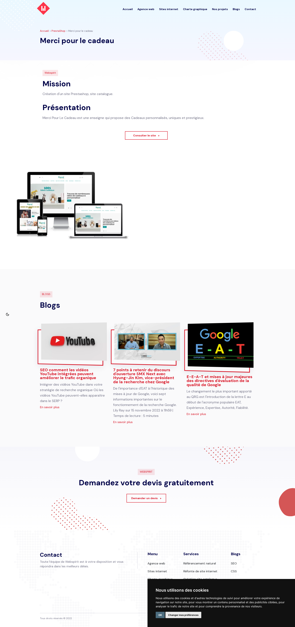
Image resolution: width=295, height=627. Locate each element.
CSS (234, 571)
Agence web (145, 9)
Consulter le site (144, 135)
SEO (234, 563)
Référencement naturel (199, 563)
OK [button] (160, 614)
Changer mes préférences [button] (183, 614)
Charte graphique (195, 9)
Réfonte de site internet (200, 571)
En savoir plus (49, 407)
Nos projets (220, 9)
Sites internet (168, 9)
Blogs (236, 9)
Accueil (128, 9)
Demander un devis (144, 498)
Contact (250, 9)
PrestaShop (58, 31)
